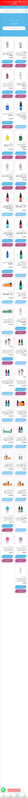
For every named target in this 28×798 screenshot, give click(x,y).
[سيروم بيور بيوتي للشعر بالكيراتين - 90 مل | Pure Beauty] (7, 166)
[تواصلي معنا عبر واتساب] (3, 790)
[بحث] (19, 11)
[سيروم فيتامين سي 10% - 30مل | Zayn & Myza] (20, 197)
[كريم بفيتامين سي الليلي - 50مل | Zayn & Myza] (7, 284)
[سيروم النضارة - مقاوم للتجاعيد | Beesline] (7, 136)
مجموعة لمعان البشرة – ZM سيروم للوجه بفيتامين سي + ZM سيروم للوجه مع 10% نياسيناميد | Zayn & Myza (20, 520)
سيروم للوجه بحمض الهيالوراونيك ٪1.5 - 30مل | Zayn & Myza (8, 233)
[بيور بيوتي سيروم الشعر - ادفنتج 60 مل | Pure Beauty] (20, 75)
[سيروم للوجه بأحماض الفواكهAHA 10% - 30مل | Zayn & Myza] (7, 197)
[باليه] (24, 11)
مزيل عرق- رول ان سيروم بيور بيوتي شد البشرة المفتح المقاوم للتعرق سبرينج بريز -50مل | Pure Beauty (20, 550)
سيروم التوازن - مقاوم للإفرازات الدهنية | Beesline (21, 146)
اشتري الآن (20, 65)
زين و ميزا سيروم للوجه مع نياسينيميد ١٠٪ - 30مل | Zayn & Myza (20, 115)
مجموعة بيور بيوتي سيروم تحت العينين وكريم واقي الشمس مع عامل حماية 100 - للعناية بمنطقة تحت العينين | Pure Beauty (7, 353)
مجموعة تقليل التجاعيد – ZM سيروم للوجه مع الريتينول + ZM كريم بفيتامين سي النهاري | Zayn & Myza (21, 414)
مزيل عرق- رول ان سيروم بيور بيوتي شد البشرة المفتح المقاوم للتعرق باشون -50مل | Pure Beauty (8, 520)
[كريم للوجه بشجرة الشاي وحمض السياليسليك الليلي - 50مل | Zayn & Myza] (7, 311)
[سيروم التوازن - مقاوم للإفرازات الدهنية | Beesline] (20, 136)
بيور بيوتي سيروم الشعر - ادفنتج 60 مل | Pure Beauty (21, 85)
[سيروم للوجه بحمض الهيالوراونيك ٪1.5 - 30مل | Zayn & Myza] (7, 223)
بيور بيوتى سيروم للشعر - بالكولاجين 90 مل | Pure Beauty (7, 54)
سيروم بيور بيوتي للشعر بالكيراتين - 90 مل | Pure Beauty (7, 176)
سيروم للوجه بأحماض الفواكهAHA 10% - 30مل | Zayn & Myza (7, 207)
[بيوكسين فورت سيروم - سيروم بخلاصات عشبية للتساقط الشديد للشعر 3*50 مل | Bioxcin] (7, 75)
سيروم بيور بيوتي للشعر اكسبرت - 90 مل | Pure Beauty (21, 176)
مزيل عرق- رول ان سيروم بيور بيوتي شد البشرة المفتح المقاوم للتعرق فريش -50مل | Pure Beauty (8, 550)
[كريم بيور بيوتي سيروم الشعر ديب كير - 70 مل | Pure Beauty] (20, 311)
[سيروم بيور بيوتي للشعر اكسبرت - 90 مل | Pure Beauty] (20, 166)
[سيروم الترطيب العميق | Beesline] (7, 105)
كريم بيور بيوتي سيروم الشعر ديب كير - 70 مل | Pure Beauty (21, 321)
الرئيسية (17, 20)
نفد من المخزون (21, 126)
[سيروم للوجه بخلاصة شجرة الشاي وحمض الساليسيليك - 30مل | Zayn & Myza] (20, 254)
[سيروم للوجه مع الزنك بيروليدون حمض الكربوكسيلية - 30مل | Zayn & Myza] (20, 284)
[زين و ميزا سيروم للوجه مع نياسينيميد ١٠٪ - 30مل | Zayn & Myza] (20, 105)
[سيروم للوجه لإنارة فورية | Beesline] (7, 254)
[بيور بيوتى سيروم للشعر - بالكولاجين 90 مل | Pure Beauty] (7, 44)
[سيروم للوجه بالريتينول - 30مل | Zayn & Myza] (20, 223)
